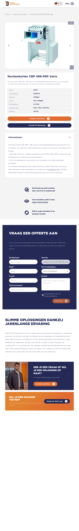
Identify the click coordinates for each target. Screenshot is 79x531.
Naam (11, 267)
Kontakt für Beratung (37, 125)
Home (7, 14)
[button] (39, 45)
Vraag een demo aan (54, 401)
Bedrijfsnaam (14, 257)
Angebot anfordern (37, 118)
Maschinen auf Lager (20, 14)
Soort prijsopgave (48, 267)
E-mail (12, 276)
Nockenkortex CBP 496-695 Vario (42, 14)
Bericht (44, 276)
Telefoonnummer (16, 285)
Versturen (59, 301)
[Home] (12, 3)
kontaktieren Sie (53, 169)
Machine (44, 257)
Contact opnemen (43, 384)
